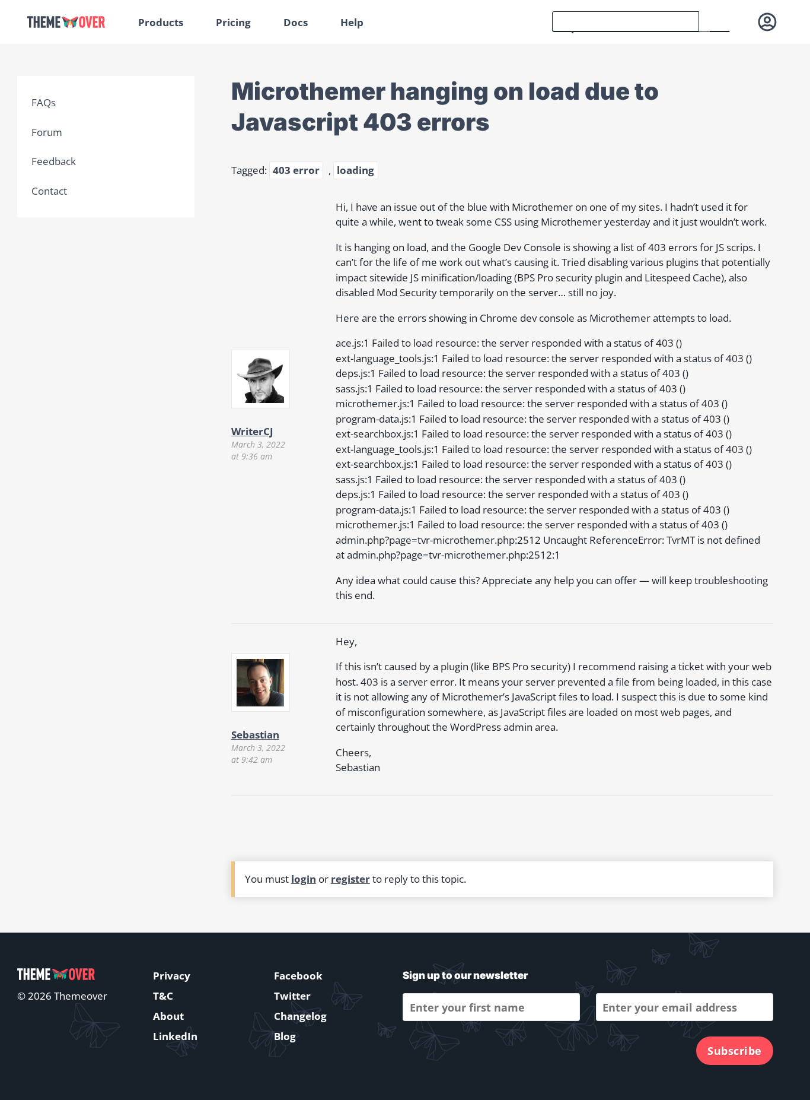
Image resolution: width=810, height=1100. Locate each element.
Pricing (233, 22)
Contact (49, 191)
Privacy (171, 975)
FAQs (43, 102)
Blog (285, 1036)
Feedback (53, 161)
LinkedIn (175, 1036)
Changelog (300, 1016)
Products (160, 22)
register (350, 879)
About (168, 1016)
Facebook (298, 975)
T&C (163, 996)
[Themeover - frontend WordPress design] (74, 22)
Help (351, 22)
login (303, 879)
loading (355, 170)
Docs (295, 22)
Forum (46, 132)
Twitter (292, 996)
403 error (296, 170)
